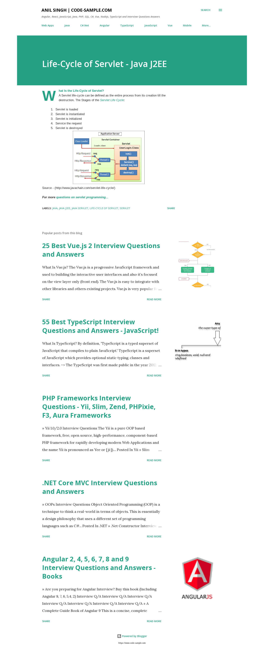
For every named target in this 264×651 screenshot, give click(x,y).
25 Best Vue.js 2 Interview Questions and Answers (101, 250)
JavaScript (150, 25)
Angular (105, 25)
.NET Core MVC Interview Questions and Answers (99, 487)
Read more (154, 299)
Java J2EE (64, 208)
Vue (170, 25)
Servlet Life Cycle (112, 100)
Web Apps (47, 25)
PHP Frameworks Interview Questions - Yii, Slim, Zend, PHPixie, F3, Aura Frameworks (99, 407)
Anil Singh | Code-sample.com (76, 10)
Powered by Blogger (134, 636)
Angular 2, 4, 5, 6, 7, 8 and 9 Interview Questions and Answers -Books (99, 568)
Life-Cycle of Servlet (104, 208)
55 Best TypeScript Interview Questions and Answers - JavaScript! (100, 326)
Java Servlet (80, 208)
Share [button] (171, 208)
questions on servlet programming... (82, 197)
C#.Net (84, 25)
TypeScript (127, 25)
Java (67, 25)
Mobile (187, 25)
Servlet (125, 208)
